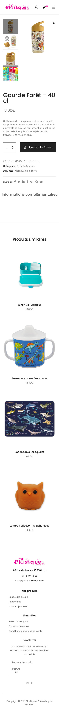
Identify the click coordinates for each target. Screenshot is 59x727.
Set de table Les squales (29, 452)
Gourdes (30, 166)
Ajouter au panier (41, 147)
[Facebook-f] (32, 683)
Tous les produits (18, 606)
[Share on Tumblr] (27, 182)
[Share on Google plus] (31, 182)
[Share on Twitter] (19, 182)
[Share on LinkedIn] (23, 182)
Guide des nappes (18, 621)
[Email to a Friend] (41, 182)
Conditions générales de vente (25, 631)
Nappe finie (15, 601)
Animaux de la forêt (26, 170)
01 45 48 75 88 (29, 575)
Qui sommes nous (19, 626)
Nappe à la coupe (18, 597)
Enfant (20, 166)
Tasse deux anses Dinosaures (30, 378)
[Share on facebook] (15, 182)
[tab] (29, 194)
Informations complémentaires (29, 194)
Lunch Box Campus (29, 305)
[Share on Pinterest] (36, 182)
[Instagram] (27, 683)
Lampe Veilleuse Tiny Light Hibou (29, 525)
